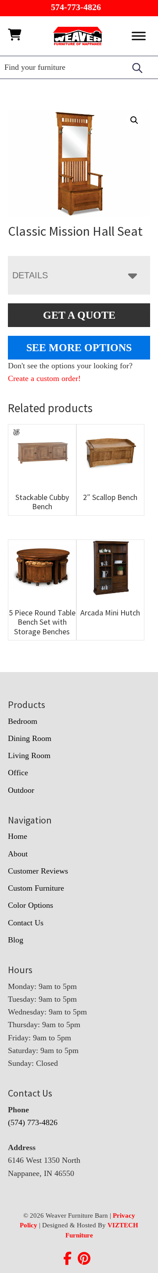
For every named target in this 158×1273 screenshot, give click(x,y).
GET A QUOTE (79, 315)
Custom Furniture (36, 888)
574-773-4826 (76, 7)
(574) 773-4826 (32, 1122)
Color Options (30, 905)
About (18, 853)
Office (18, 772)
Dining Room (29, 738)
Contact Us (25, 922)
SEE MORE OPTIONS (79, 347)
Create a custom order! (44, 378)
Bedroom (22, 721)
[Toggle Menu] (139, 36)
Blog (15, 939)
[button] (134, 120)
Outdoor (21, 790)
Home (17, 836)
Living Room (29, 755)
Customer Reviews (38, 871)
